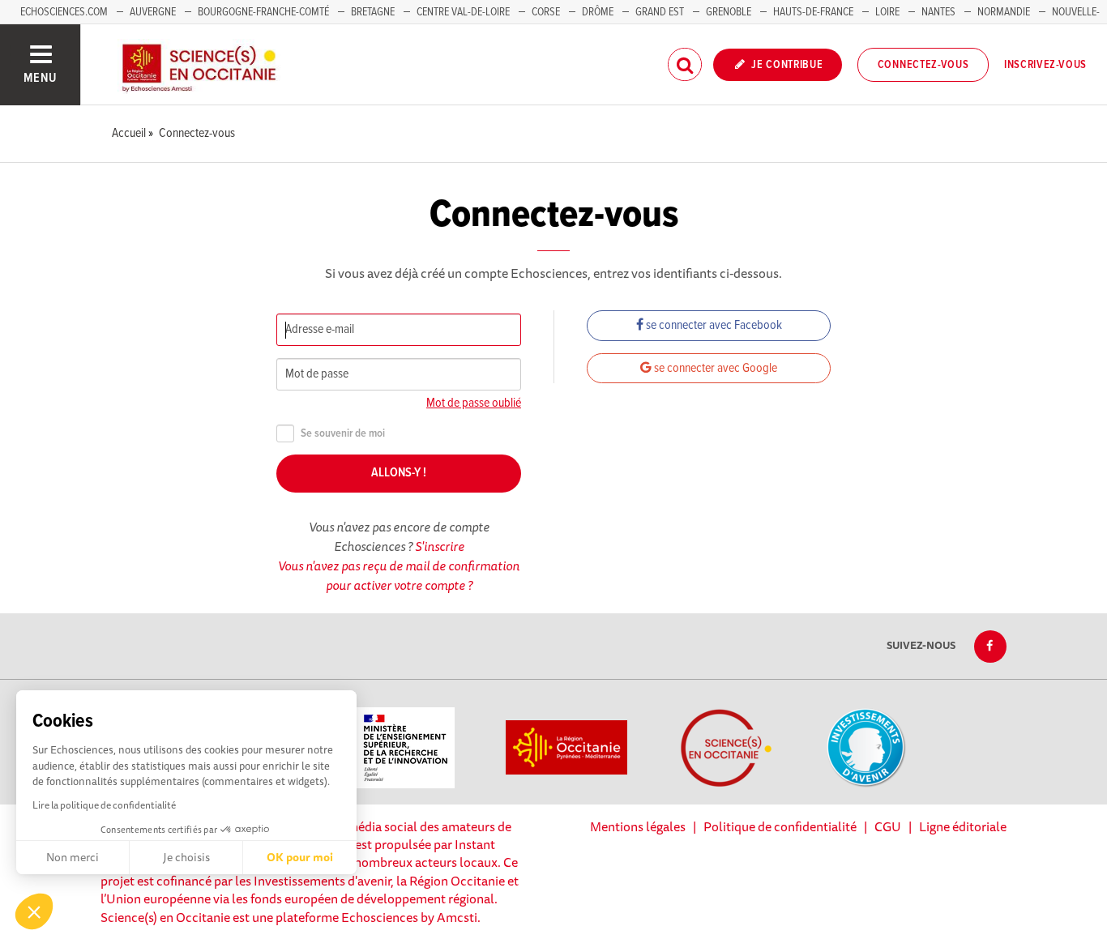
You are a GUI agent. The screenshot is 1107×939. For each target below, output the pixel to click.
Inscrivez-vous (1045, 65)
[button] (34, 911)
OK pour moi (300, 857)
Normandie (1003, 12)
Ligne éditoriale (963, 826)
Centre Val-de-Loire (463, 12)
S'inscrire (439, 546)
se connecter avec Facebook (712, 325)
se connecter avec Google (714, 368)
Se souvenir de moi (343, 434)
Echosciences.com (64, 12)
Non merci (72, 857)
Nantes (938, 12)
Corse (546, 12)
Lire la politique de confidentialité (104, 805)
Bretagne (373, 12)
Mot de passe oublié (473, 403)
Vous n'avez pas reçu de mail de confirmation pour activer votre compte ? (398, 575)
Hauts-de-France (813, 12)
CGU (887, 826)
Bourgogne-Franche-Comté (263, 12)
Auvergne (153, 12)
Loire (887, 12)
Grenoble (730, 12)
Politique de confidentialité (780, 826)
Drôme (597, 12)
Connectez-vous (923, 65)
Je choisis (186, 857)
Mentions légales (638, 826)
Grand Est (659, 12)
